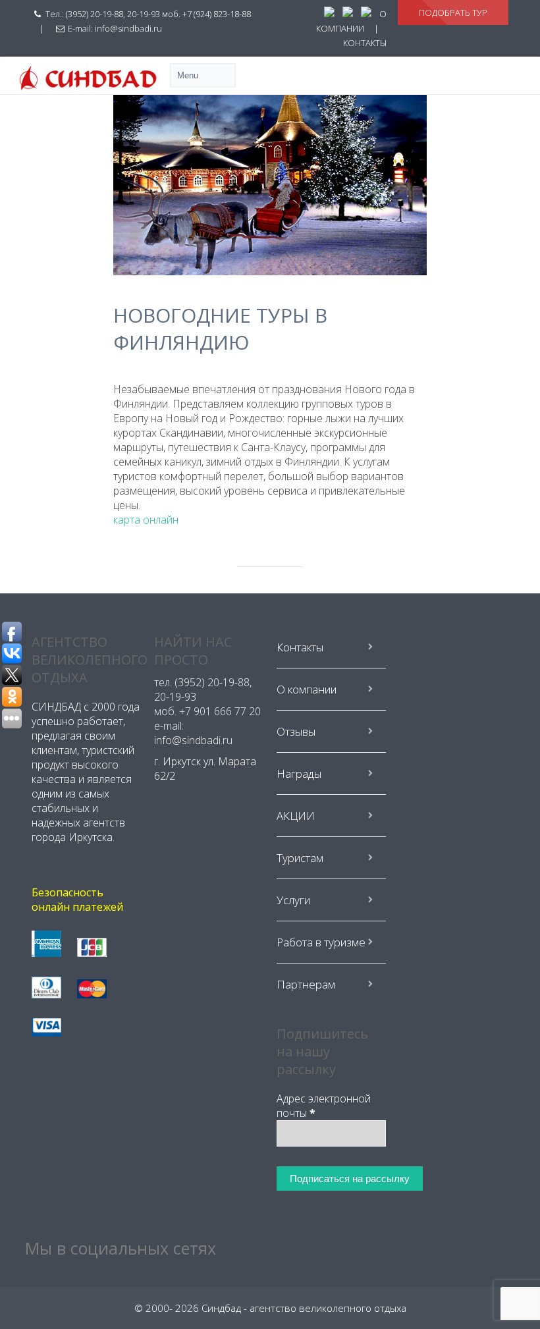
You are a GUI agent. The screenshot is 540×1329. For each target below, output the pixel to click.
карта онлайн (145, 519)
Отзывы (296, 731)
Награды (299, 773)
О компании (307, 689)
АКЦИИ (296, 815)
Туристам (300, 857)
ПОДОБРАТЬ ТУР (453, 12)
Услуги (293, 900)
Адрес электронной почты (324, 1105)
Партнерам (306, 984)
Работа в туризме (321, 942)
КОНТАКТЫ (365, 43)
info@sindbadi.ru (128, 28)
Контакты (300, 647)
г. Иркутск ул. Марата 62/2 (205, 768)
